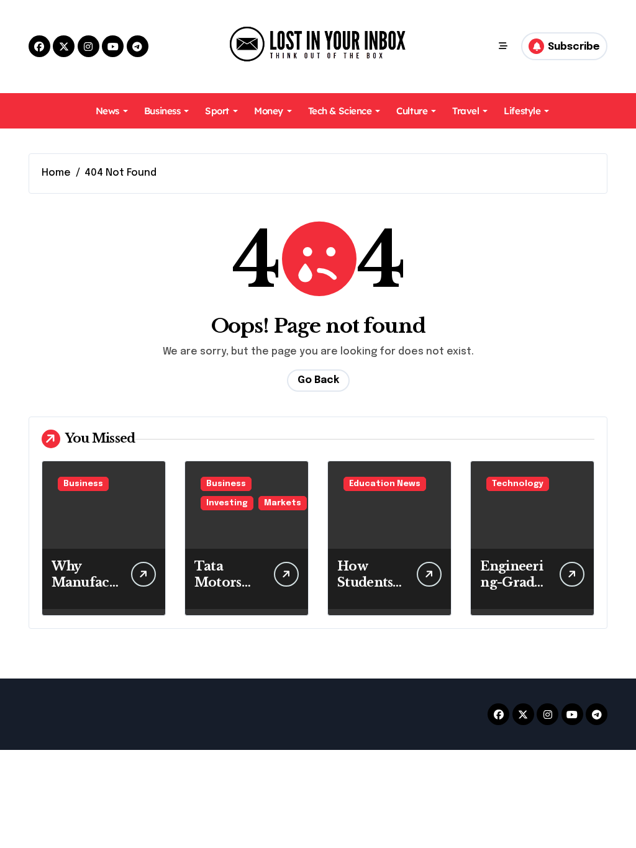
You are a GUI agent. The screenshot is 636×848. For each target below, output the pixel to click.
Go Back (318, 380)
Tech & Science (340, 111)
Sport (217, 111)
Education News (384, 484)
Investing (227, 503)
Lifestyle (522, 111)
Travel (465, 111)
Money (268, 111)
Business (162, 111)
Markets (282, 503)
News (107, 111)
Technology (517, 484)
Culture (411, 111)
